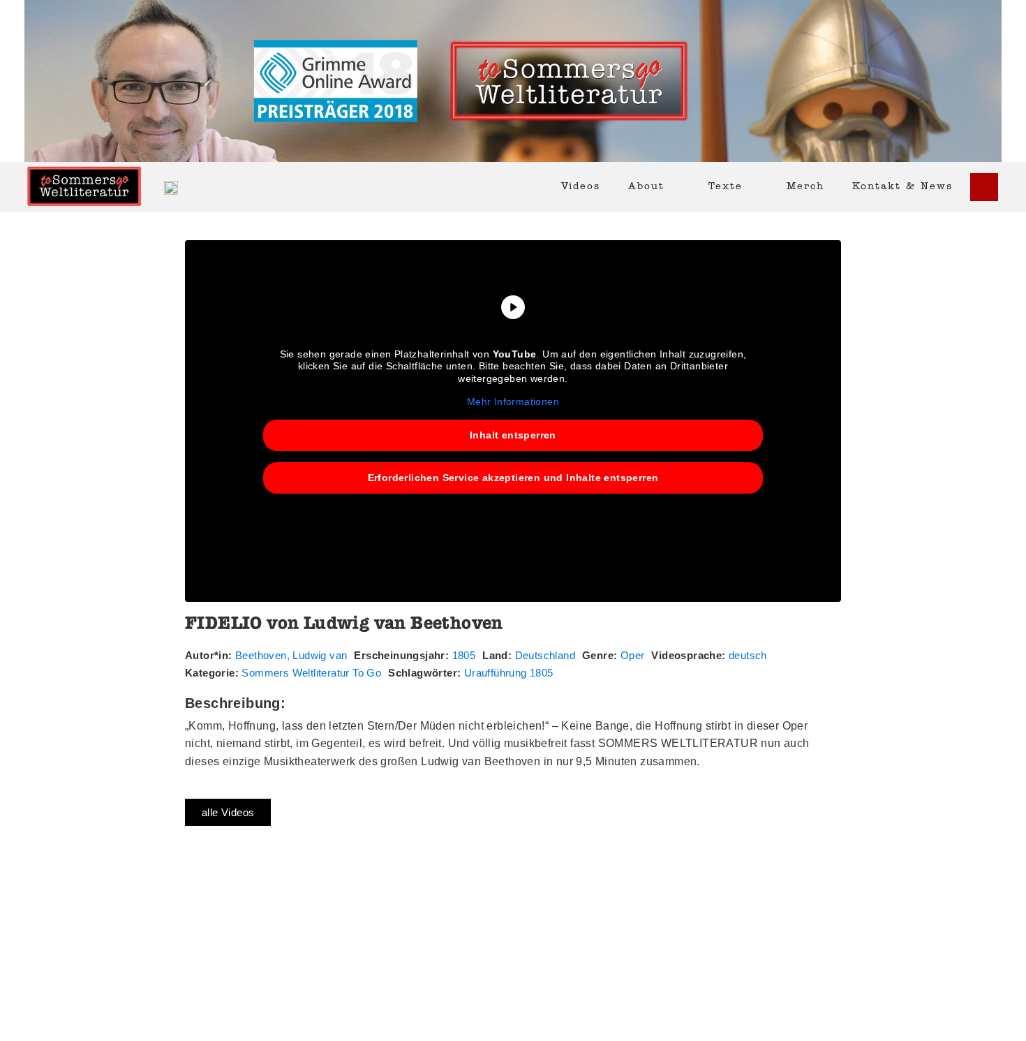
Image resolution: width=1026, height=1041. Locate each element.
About (646, 187)
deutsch (748, 655)
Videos (580, 187)
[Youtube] (984, 187)
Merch (805, 187)
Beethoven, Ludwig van (291, 655)
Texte (725, 187)
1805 (464, 655)
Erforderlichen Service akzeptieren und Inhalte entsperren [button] (513, 477)
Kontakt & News (902, 187)
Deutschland (545, 655)
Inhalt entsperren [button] (513, 435)
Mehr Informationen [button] (513, 401)
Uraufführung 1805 (508, 673)
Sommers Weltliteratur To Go (311, 673)
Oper (632, 655)
